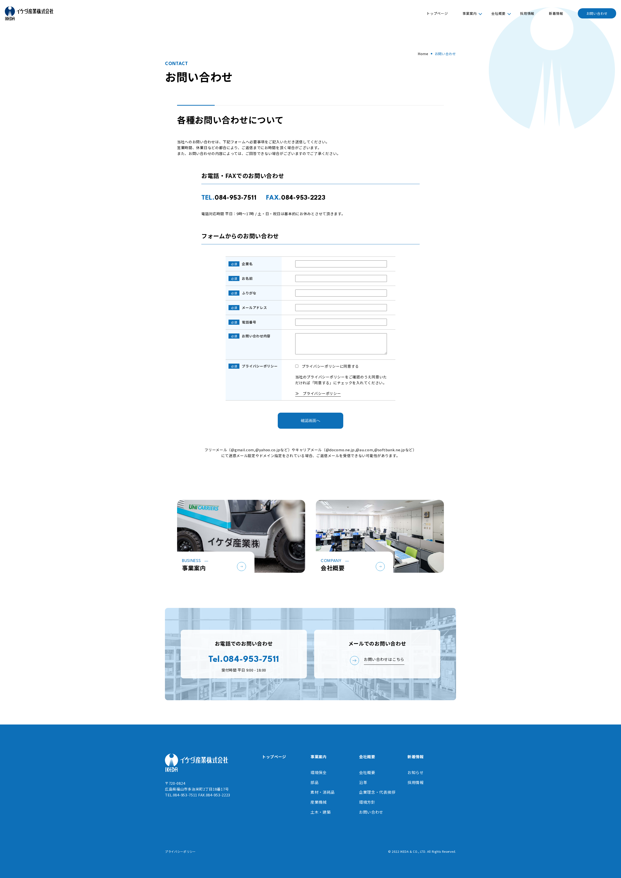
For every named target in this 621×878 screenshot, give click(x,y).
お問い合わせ (597, 13)
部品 (314, 782)
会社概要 (498, 13)
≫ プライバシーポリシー (318, 393)
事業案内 (470, 13)
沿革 (363, 782)
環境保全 (318, 772)
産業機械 (318, 802)
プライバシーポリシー (180, 851)
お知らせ (416, 772)
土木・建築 (320, 812)
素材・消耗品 (322, 792)
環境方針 (367, 802)
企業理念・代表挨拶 (377, 792)
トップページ (437, 13)
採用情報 (527, 13)
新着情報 (556, 13)
